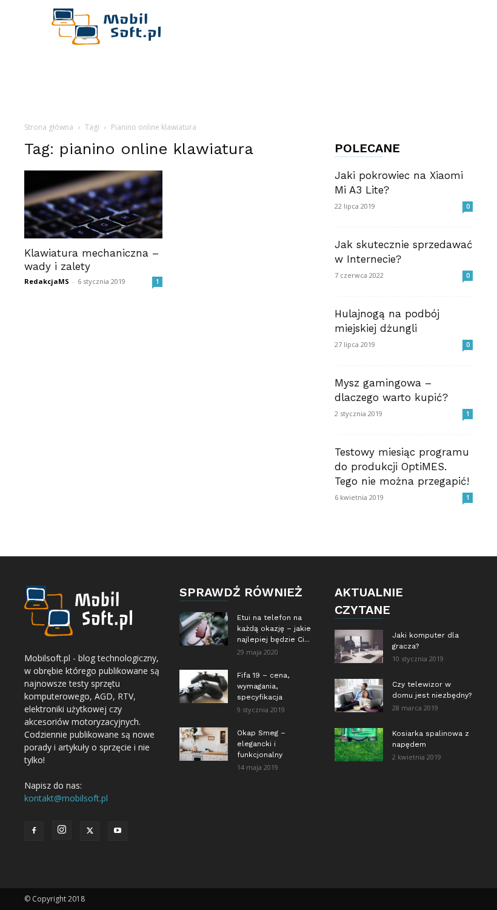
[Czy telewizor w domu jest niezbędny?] (359, 695)
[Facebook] (34, 831)
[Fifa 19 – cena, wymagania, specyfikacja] (203, 686)
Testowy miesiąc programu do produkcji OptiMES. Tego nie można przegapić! (402, 466)
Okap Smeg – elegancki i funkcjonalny (261, 744)
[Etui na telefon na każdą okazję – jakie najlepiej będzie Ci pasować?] (203, 628)
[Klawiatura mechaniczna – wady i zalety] (93, 204)
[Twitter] (89, 831)
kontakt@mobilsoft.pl (66, 798)
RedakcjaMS (46, 281)
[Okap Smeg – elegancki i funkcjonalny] (203, 744)
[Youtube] (117, 831)
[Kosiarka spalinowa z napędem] (359, 744)
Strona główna (48, 127)
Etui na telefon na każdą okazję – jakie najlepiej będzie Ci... (274, 628)
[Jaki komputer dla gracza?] (359, 646)
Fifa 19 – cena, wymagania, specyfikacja (263, 686)
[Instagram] (62, 830)
